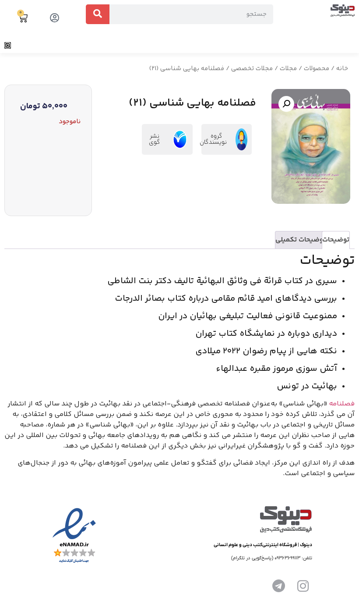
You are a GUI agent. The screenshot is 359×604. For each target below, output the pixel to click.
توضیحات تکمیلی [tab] (300, 239)
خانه (342, 69)
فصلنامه (342, 403)
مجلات (288, 69)
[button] (352, 45)
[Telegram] (278, 586)
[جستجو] (97, 14)
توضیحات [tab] (335, 239)
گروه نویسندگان (213, 139)
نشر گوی (154, 139)
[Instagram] (7, 45)
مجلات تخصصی (252, 69)
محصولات (316, 69)
